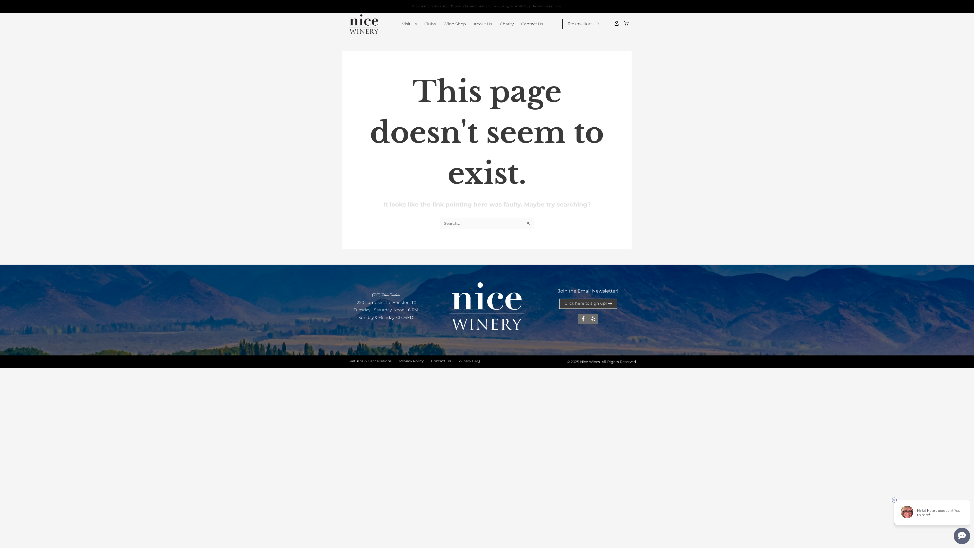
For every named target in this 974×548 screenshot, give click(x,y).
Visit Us (409, 24)
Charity (507, 24)
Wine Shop (454, 24)
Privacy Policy (411, 361)
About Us (483, 24)
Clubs (430, 24)
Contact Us (532, 24)
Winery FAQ (469, 361)
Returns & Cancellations (371, 361)
